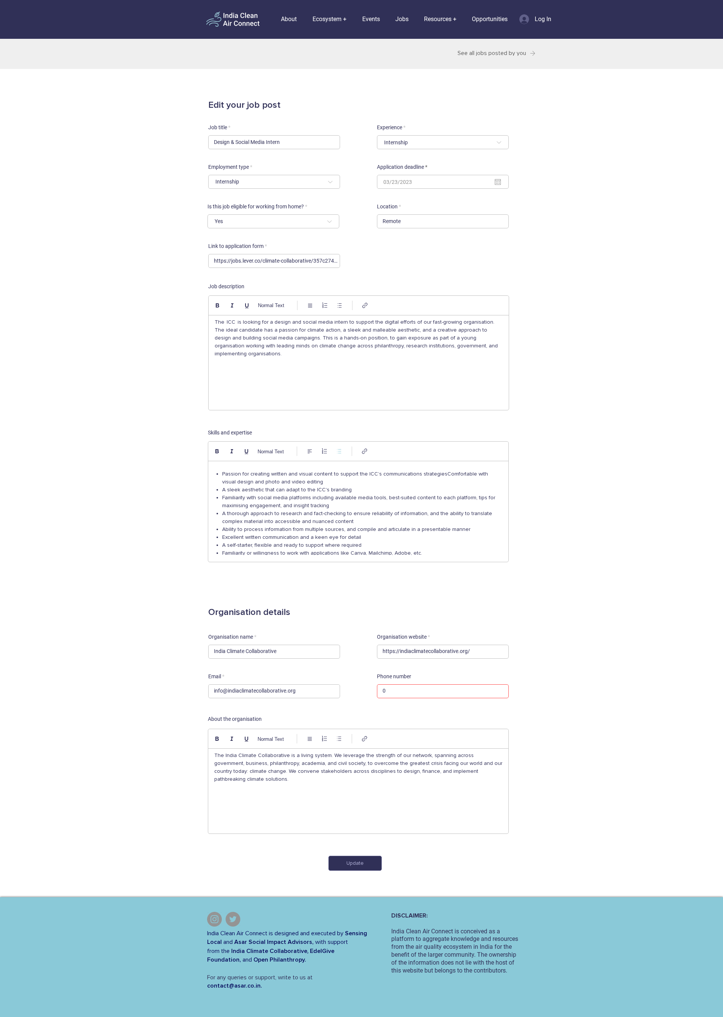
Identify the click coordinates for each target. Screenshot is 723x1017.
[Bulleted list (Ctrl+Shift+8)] (339, 305)
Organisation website (402, 636)
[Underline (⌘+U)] (246, 305)
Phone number (394, 676)
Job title (217, 127)
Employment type (228, 167)
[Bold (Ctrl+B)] (217, 305)
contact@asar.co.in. (234, 985)
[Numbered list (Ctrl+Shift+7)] (324, 305)
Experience (389, 127)
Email (214, 676)
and (228, 942)
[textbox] (359, 360)
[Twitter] (233, 919)
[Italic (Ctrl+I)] (232, 305)
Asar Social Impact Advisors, (274, 942)
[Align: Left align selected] (309, 451)
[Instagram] (214, 919)
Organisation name (230, 636)
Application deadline (403, 167)
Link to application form (236, 246)
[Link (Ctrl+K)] (365, 305)
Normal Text (271, 305)
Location (387, 206)
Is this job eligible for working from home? (255, 206)
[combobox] (443, 142)
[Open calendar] (498, 182)
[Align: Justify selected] (310, 305)
